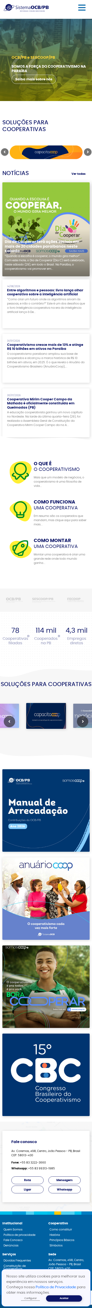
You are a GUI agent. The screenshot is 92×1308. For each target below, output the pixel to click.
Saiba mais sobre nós (33, 79)
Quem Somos (13, 1229)
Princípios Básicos (62, 1240)
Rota (27, 1180)
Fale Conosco (13, 1240)
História (55, 1235)
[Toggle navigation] (82, 7)
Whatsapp (64, 1189)
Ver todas (78, 173)
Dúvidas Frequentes (17, 1260)
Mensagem (64, 1180)
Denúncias (11, 1245)
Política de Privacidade (56, 1287)
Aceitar (64, 1298)
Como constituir (61, 1229)
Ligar (27, 1189)
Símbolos (56, 1245)
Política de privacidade (19, 1235)
